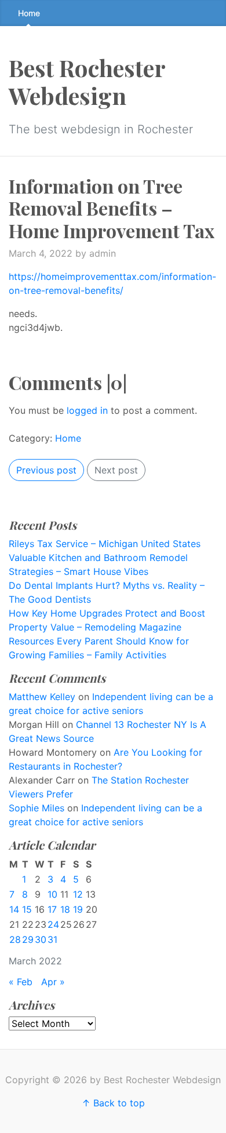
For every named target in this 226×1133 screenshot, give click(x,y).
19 (78, 909)
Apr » (53, 982)
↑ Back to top (113, 1103)
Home (29, 13)
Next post (116, 470)
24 (53, 924)
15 (27, 909)
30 (40, 939)
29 (28, 939)
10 (52, 894)
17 (52, 909)
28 (15, 939)
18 (65, 909)
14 (14, 909)
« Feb (20, 982)
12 (78, 894)
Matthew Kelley (42, 696)
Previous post (46, 470)
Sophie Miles (36, 808)
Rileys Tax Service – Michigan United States (105, 543)
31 (52, 939)
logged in (87, 410)
